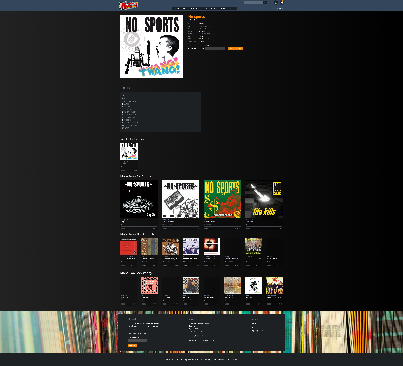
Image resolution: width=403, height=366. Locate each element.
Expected (194, 8)
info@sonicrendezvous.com (201, 340)
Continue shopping (197, 48)
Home (176, 8)
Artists (214, 8)
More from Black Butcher (138, 234)
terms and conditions (175, 359)
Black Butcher (204, 34)
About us (255, 324)
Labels (223, 8)
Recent (204, 8)
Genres (232, 8)
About (281, 8)
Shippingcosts (257, 330)
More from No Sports (135, 176)
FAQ (276, 8)
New (185, 8)
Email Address (133, 337)
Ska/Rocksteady (205, 26)
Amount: (208, 45)
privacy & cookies (194, 359)
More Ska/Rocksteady (136, 273)
